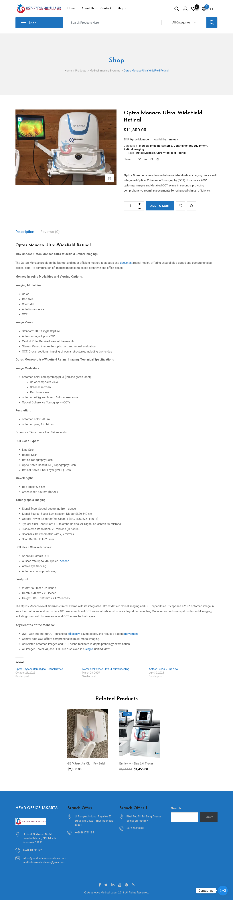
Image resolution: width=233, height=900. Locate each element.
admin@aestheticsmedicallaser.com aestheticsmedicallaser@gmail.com (44, 860)
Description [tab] (24, 232)
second (64, 561)
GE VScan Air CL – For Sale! (86, 763)
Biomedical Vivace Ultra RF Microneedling (105, 669)
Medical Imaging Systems (155, 145)
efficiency (74, 634)
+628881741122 (32, 850)
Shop (120, 8)
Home (71, 8)
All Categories (181, 22)
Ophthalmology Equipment (190, 145)
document (126, 262)
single (89, 649)
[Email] (223, 890)
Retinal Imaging (134, 149)
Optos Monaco (145, 152)
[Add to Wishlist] (180, 205)
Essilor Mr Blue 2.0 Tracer (136, 763)
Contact (105, 8)
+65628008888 (135, 828)
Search (176, 808)
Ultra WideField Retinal (171, 152)
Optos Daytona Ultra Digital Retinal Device (39, 669)
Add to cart (160, 206)
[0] (203, 8)
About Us (88, 8)
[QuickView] (191, 205)
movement (131, 634)
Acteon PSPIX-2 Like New (163, 669)
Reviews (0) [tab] (50, 232)
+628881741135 (84, 832)
